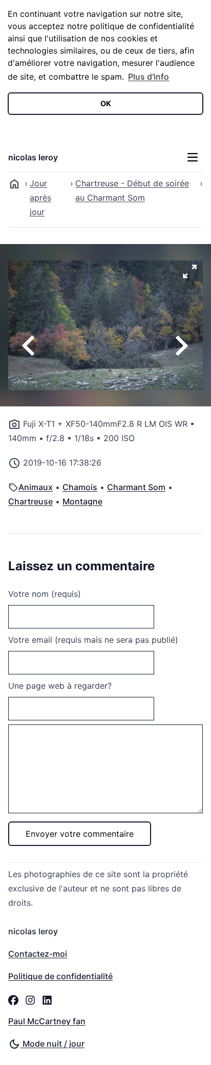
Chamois (79, 487)
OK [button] (105, 103)
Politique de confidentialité (60, 976)
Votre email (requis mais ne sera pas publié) (93, 640)
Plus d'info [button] (148, 76)
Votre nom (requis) (44, 594)
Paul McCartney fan (47, 1021)
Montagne (82, 501)
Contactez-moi (37, 954)
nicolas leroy (33, 157)
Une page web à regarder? (60, 686)
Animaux (35, 487)
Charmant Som (136, 487)
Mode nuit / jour (52, 1043)
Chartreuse (30, 501)
